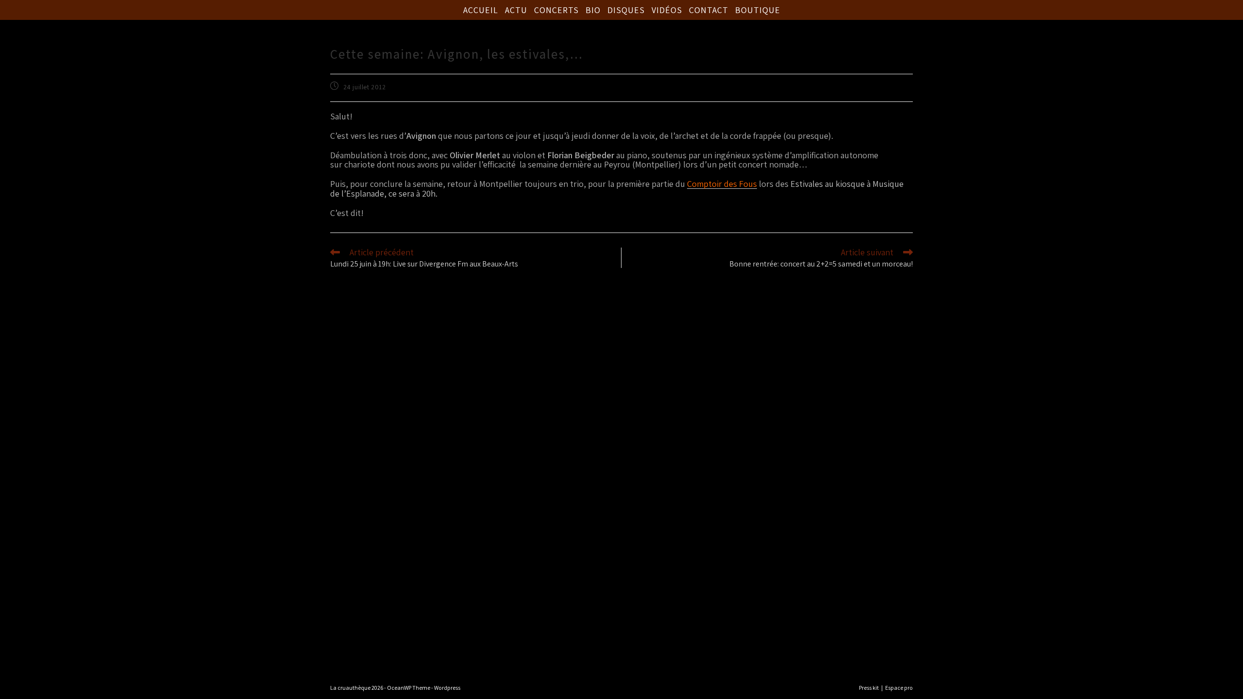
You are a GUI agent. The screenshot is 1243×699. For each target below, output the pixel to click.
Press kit (869, 687)
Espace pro (899, 687)
